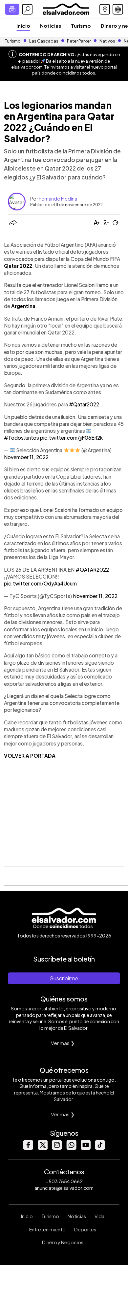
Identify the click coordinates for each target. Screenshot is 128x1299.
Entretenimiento (47, 1229)
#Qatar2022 (84, 404)
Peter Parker (79, 41)
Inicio (23, 25)
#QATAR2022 (92, 569)
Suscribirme (64, 978)
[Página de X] (42, 1148)
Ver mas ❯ (63, 1043)
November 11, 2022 (26, 457)
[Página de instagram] (57, 1148)
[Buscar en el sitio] (27, 9)
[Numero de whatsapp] (71, 1148)
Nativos (107, 41)
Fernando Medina (58, 199)
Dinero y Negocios (62, 1242)
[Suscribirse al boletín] (12, 9)
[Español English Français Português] (118, 9)
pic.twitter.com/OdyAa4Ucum (40, 583)
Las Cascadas (43, 41)
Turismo (81, 25)
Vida (99, 1216)
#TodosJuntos (21, 437)
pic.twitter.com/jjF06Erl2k (71, 437)
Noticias (50, 25)
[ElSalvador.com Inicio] (66, 8)
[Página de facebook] (28, 1148)
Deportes (85, 1229)
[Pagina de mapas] (104, 9)
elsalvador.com (27, 67)
